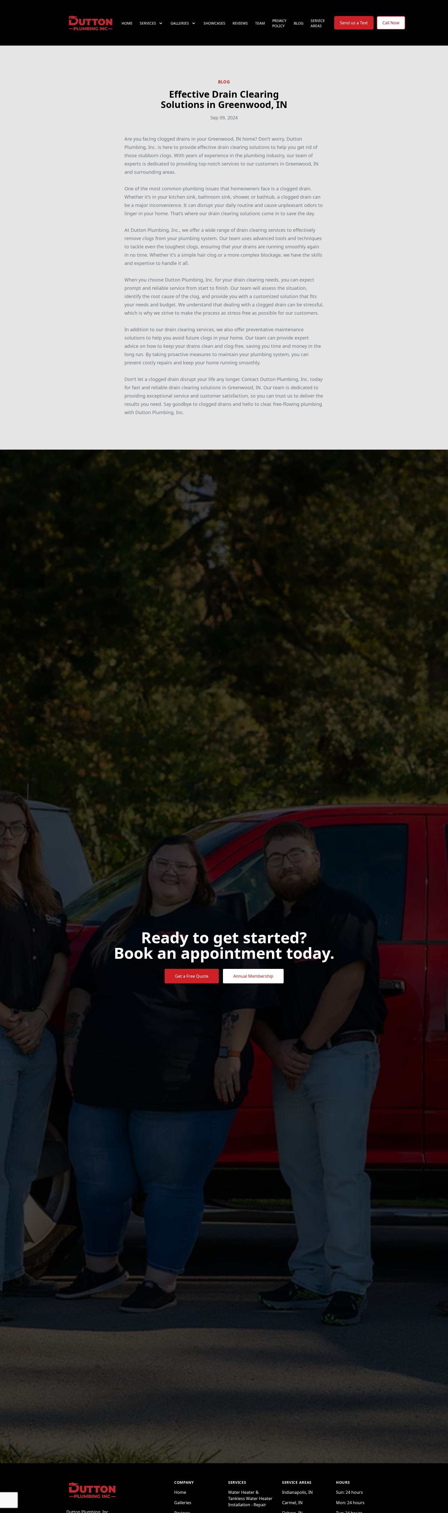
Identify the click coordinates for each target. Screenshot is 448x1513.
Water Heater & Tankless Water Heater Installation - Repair (250, 1498)
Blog (298, 23)
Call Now (391, 23)
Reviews (240, 23)
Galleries (182, 1502)
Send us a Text (354, 23)
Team (260, 23)
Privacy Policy (279, 23)
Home (127, 23)
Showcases (214, 23)
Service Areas (318, 23)
